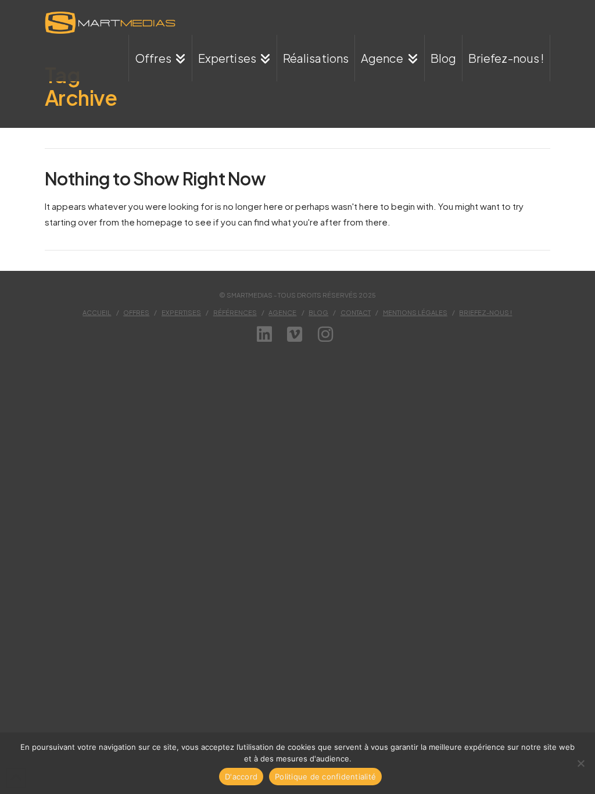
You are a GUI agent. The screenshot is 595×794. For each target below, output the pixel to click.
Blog (318, 312)
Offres (136, 312)
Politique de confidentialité (325, 776)
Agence (282, 312)
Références (235, 312)
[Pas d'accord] (580, 763)
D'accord (241, 776)
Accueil (97, 312)
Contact (355, 312)
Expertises (181, 312)
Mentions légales (415, 312)
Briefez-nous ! (485, 312)
